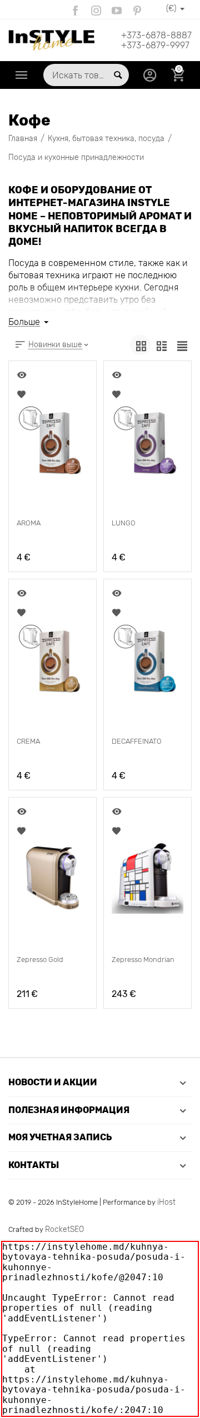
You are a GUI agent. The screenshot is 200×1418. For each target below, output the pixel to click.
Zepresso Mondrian (143, 959)
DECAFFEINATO (137, 741)
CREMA (28, 741)
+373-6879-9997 (155, 46)
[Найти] (118, 75)
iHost (166, 1202)
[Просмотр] (23, 375)
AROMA (29, 523)
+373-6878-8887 (156, 36)
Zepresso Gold (40, 959)
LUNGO (124, 523)
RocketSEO (64, 1229)
